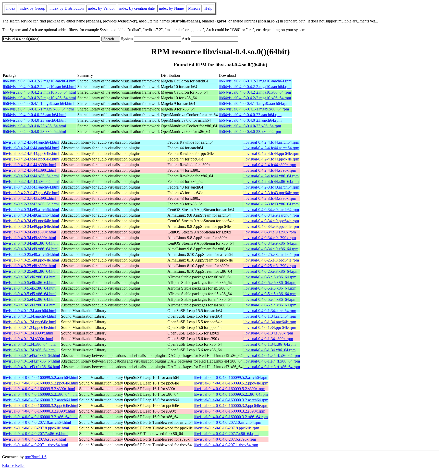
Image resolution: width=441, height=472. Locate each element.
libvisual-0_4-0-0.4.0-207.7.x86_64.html (35, 433)
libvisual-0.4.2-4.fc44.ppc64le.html (31, 153)
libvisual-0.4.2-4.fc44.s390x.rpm (269, 165)
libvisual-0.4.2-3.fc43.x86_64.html (31, 204)
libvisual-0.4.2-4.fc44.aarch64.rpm (271, 142)
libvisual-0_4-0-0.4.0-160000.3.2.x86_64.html (40, 417)
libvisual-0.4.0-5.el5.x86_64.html (29, 288)
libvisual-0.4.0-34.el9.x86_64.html (30, 243)
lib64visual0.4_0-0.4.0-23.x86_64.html (34, 126)
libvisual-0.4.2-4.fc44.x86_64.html (31, 176)
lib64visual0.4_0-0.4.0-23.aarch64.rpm (250, 115)
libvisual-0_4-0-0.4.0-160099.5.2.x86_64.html (40, 394)
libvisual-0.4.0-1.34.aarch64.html (29, 310)
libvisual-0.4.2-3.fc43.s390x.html (29, 198)
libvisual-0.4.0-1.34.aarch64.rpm (269, 310)
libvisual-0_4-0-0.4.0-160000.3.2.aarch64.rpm (231, 400)
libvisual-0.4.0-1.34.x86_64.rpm (269, 344)
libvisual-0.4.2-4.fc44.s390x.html (29, 165)
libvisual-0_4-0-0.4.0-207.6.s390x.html (34, 439)
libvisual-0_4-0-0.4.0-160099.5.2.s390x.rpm (229, 389)
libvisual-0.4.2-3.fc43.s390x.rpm (269, 198)
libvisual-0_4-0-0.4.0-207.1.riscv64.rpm (226, 445)
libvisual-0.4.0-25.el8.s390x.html (29, 266)
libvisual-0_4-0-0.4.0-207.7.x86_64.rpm (226, 433)
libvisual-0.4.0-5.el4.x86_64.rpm (269, 299)
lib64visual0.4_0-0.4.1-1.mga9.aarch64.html (38, 103)
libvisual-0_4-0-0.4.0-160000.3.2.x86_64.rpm (231, 417)
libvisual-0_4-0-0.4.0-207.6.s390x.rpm (225, 439)
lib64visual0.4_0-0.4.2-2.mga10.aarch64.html (39, 81)
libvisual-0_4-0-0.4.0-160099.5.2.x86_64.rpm (231, 394)
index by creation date (137, 8)
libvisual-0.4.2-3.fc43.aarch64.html (31, 187)
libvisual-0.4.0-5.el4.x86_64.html (29, 299)
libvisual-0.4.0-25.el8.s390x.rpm (269, 266)
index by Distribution (67, 8)
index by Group (32, 8)
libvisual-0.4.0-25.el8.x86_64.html (30, 271)
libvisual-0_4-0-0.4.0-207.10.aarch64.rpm (227, 422)
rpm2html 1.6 (35, 457)
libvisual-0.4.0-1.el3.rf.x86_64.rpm (271, 367)
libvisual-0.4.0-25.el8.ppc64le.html (31, 260)
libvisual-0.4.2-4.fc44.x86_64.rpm (271, 176)
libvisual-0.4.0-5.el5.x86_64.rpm (269, 288)
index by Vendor (101, 8)
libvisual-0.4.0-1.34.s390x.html (28, 333)
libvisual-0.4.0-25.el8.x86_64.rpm (270, 271)
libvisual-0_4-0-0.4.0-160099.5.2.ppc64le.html (40, 383)
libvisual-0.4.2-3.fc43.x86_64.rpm (271, 204)
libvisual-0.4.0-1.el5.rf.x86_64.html (31, 355)
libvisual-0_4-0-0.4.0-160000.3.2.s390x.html (39, 411)
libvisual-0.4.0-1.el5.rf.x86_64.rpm (271, 355)
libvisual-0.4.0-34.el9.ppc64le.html (31, 221)
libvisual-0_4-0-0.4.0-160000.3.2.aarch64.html (40, 400)
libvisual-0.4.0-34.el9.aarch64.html (31, 209)
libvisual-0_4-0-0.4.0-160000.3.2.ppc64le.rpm (231, 405)
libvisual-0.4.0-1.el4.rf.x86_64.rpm (271, 361)
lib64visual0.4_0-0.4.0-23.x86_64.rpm (250, 126)
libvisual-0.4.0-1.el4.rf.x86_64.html (31, 361)
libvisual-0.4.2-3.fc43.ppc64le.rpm (271, 193)
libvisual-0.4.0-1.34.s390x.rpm (268, 333)
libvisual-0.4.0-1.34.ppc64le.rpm (269, 322)
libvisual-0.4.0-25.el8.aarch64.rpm (271, 254)
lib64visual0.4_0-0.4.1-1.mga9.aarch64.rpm (254, 103)
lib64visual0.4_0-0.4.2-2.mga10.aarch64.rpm (255, 81)
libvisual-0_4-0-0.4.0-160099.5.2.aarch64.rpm (231, 377)
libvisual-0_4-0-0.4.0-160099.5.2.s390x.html (39, 389)
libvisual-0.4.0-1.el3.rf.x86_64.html (31, 367)
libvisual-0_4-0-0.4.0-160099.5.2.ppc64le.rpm (231, 383)
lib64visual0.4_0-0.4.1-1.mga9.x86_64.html (38, 109)
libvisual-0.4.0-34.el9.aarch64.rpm (271, 209)
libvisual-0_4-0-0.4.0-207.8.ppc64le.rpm (226, 428)
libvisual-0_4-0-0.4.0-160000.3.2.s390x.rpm (229, 411)
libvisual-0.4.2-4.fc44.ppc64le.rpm (271, 153)
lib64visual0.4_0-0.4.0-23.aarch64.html (34, 115)
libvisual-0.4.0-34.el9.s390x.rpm (269, 232)
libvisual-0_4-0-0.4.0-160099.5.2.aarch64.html (40, 377)
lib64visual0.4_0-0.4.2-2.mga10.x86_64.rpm (255, 92)
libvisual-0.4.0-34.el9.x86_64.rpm (270, 243)
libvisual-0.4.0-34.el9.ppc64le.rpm (271, 221)
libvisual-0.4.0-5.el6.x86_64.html (29, 277)
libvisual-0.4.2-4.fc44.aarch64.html (31, 142)
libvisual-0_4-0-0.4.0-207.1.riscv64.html (35, 445)
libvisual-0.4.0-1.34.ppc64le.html (29, 322)
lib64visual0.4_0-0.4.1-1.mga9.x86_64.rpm (254, 109)
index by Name (171, 8)
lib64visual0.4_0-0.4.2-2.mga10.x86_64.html (39, 92)
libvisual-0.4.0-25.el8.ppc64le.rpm (271, 260)
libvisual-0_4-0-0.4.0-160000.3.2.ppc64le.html (40, 405)
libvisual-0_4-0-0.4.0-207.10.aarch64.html (37, 422)
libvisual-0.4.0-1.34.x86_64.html (29, 344)
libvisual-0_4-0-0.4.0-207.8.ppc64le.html (36, 428)
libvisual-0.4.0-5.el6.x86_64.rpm (269, 277)
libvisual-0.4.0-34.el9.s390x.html (29, 232)
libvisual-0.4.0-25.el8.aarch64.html (31, 254)
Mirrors (194, 8)
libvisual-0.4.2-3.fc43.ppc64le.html (31, 193)
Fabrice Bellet (13, 465)
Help (208, 8)
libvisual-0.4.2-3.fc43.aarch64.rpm (271, 187)
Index (10, 8)
